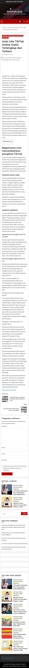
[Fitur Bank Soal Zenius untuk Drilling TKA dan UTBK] (7, 645)
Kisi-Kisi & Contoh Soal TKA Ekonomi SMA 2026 (14, 543)
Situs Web (4, 460)
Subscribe (27, 21)
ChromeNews (13, 666)
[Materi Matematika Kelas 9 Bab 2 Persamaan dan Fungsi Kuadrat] (7, 633)
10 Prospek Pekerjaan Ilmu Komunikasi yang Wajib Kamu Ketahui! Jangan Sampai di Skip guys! (20, 494)
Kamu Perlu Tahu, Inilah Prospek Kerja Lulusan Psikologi (20, 611)
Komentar (5, 426)
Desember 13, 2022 (8, 54)
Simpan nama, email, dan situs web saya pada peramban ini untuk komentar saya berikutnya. (15, 468)
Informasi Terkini (18, 35)
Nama (4, 447)
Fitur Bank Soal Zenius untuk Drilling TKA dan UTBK (20, 648)
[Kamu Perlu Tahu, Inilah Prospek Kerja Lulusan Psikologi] (7, 608)
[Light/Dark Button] (20, 21)
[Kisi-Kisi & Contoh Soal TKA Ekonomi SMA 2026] (7, 621)
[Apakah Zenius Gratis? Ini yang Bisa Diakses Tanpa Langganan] (7, 502)
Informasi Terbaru (7, 35)
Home (4, 27)
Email (3, 453)
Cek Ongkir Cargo (7, 658)
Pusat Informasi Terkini (9, 390)
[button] (2, 21)
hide (11, 141)
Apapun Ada (14, 11)
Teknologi (5, 37)
